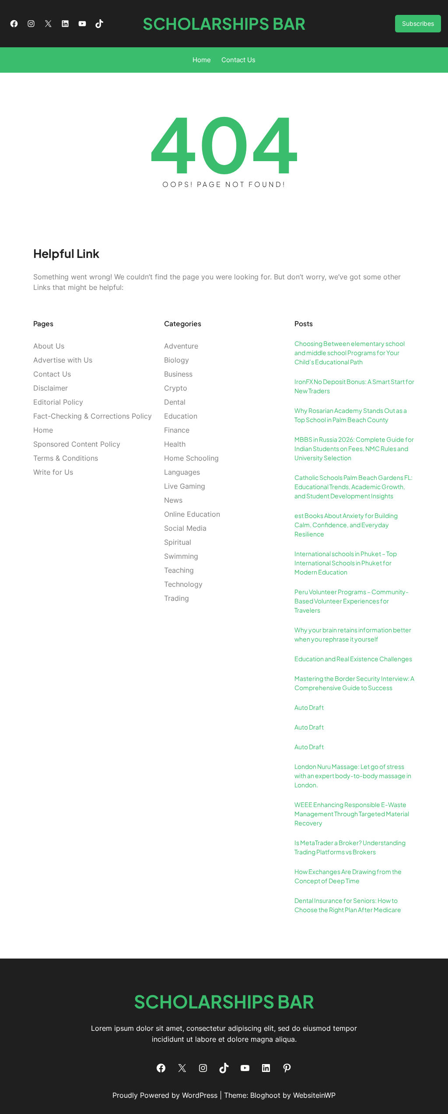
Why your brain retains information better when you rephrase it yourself (352, 634)
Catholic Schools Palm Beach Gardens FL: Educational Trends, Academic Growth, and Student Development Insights (353, 486)
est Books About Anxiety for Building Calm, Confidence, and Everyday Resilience (346, 524)
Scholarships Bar (224, 23)
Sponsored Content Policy (76, 444)
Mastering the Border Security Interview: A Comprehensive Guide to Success (354, 682)
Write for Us (53, 472)
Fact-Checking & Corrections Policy (92, 416)
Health (175, 444)
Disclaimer (50, 388)
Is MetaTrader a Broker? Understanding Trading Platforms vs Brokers (350, 847)
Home (43, 430)
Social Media (185, 528)
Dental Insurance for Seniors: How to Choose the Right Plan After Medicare (347, 904)
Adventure (181, 346)
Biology (176, 360)
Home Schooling (191, 458)
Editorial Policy (58, 402)
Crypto (175, 388)
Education (180, 416)
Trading (176, 598)
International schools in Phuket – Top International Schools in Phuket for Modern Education (345, 563)
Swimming (181, 556)
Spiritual (177, 542)
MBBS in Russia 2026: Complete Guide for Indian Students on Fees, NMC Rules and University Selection (354, 448)
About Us (48, 346)
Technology (183, 584)
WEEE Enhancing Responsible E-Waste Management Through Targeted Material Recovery (351, 813)
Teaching (179, 570)
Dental (175, 402)
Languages (182, 472)
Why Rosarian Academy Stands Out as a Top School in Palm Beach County (350, 414)
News (173, 500)
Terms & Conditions (65, 458)
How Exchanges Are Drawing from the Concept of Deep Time (348, 876)
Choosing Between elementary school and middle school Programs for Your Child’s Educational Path (349, 352)
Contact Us (52, 374)
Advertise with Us (62, 360)
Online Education (192, 514)
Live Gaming (184, 486)
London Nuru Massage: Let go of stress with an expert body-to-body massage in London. (352, 775)
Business (178, 374)
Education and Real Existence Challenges (353, 659)
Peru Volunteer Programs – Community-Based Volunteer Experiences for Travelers (351, 601)
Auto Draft (309, 707)
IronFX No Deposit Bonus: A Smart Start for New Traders (354, 386)
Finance (176, 430)
